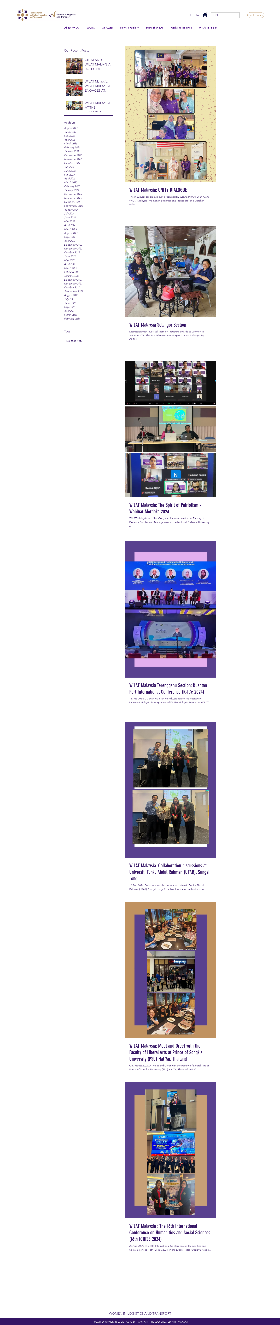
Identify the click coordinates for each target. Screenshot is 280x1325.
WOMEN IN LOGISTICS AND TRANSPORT (140, 1313)
